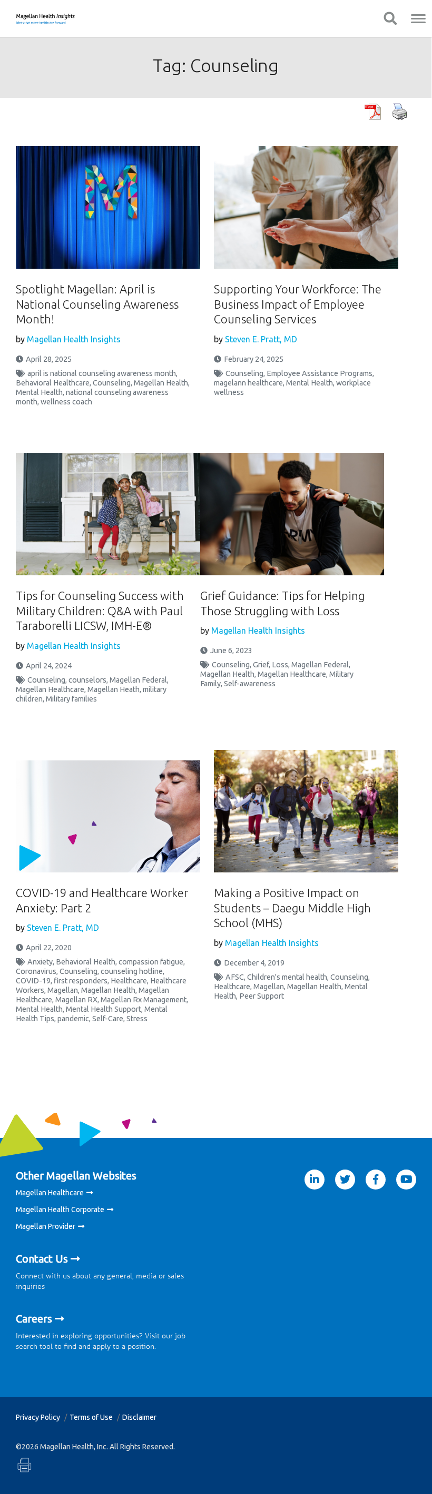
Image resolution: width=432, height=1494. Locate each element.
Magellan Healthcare (50, 689)
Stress (137, 1018)
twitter (345, 1180)
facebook (376, 1180)
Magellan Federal (138, 680)
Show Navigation (390, 18)
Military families (71, 699)
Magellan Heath (113, 689)
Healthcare (129, 981)
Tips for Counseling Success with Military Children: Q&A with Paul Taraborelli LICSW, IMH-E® (100, 610)
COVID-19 (33, 981)
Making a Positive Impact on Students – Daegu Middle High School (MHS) (292, 907)
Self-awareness (250, 683)
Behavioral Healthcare (53, 383)
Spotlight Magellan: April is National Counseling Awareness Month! (97, 304)
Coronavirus (36, 971)
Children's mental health (287, 977)
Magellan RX (76, 999)
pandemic (73, 1018)
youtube (406, 1180)
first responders (80, 981)
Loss (280, 664)
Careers (34, 1319)
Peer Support (261, 996)
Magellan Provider (45, 1226)
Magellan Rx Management (143, 999)
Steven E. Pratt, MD (261, 339)
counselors (87, 680)
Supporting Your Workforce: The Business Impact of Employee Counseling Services (297, 304)
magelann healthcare (248, 383)
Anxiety (40, 962)
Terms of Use (91, 1417)
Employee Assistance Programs (319, 373)
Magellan (62, 990)
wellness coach (66, 402)
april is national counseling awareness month (101, 373)
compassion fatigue (151, 962)
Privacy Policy (38, 1417)
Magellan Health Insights (74, 339)
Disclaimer (139, 1417)
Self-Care (107, 1018)
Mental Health (39, 392)
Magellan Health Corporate (60, 1209)
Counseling (112, 383)
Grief (261, 664)
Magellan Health (161, 383)
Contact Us (42, 1259)
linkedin (315, 1180)
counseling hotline (132, 971)
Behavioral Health (85, 962)
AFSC (234, 977)
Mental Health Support (103, 1009)
